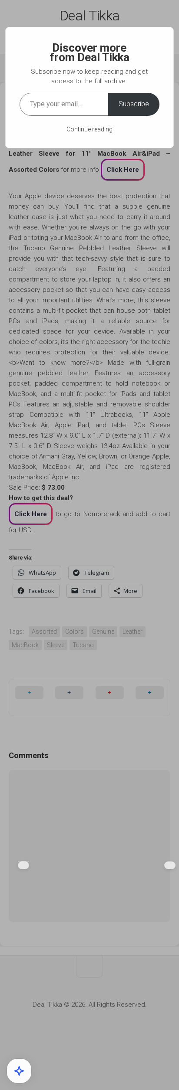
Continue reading (89, 129)
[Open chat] (19, 1071)
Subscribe (134, 104)
